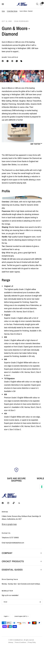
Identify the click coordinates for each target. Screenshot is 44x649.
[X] (8, 61)
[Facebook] (3, 61)
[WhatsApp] (17, 61)
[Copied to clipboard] (21, 61)
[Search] (37, 4)
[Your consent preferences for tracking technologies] (42, 486)
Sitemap (10, 642)
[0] (40, 4)
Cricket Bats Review (12, 11)
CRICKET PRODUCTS (13, 561)
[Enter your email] (40, 602)
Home (3, 11)
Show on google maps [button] (9, 524)
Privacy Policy (32, 642)
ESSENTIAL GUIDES (12, 569)
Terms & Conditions (20, 642)
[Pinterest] (12, 61)
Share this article (10, 57)
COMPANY (7, 553)
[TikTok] (15, 502)
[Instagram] (9, 503)
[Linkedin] (20, 503)
